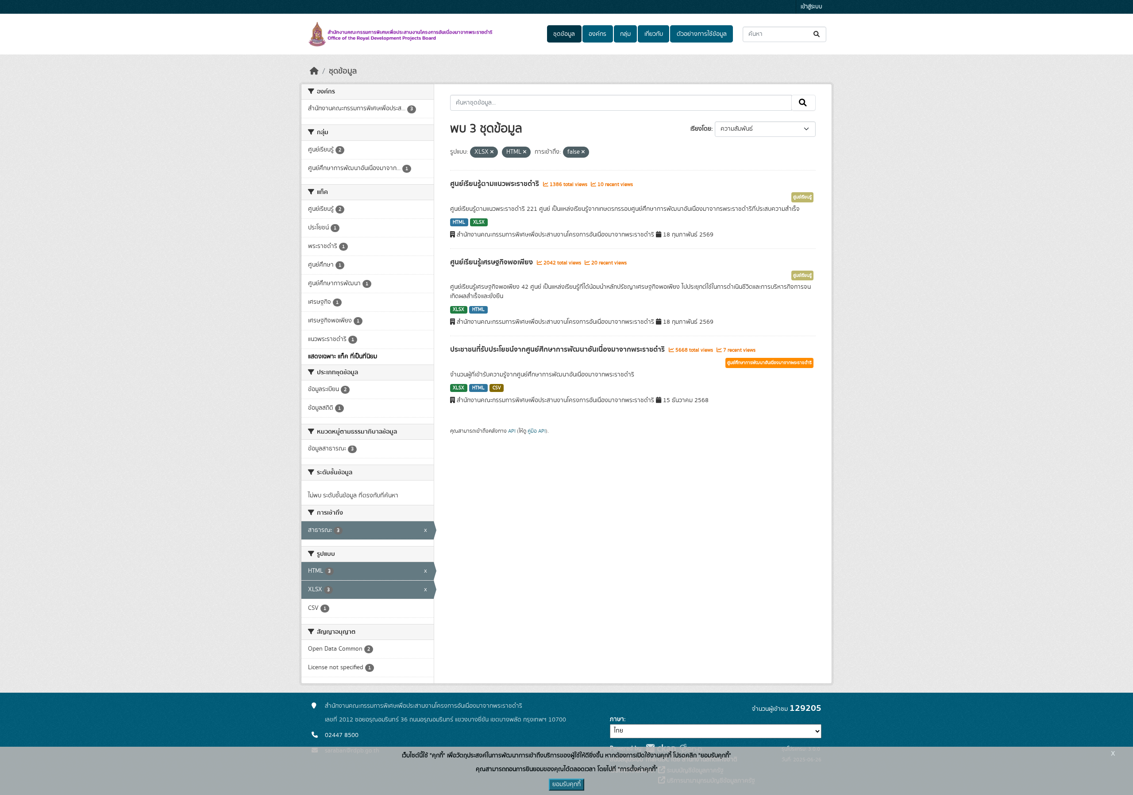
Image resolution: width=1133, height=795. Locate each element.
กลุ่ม (625, 34)
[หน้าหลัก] (314, 71)
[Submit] (817, 34)
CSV (497, 388)
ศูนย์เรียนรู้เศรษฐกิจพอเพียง (492, 262)
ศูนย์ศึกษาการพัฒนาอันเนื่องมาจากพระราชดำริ (769, 363)
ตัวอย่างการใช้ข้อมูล (702, 34)
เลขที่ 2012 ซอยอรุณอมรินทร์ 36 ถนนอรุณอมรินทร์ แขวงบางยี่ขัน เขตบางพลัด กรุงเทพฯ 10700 (445, 719)
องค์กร (597, 34)
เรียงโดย (700, 128)
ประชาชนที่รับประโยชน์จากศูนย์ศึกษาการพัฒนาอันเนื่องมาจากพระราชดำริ (558, 349)
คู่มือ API (537, 431)
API (512, 431)
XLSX (479, 222)
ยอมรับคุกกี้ (566, 784)
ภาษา (617, 719)
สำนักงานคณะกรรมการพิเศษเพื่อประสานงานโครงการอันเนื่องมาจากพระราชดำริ (423, 706)
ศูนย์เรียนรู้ (802, 197)
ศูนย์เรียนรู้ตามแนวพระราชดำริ (495, 184)
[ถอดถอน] (491, 152)
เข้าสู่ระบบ (811, 7)
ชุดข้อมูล (564, 34)
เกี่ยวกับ (653, 34)
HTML (459, 222)
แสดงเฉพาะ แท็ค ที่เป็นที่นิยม (342, 356)
